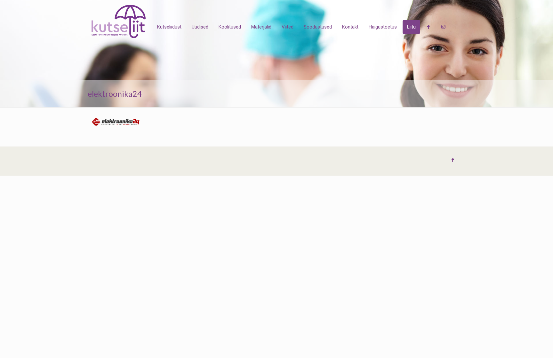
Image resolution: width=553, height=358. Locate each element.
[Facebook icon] (452, 160)
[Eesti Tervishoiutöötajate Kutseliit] (119, 21)
